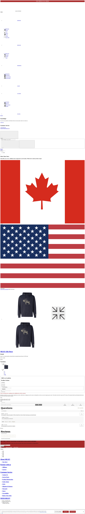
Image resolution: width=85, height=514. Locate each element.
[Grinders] (5, 55)
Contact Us (5, 474)
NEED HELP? (5, 498)
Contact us (2, 122)
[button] (82, 414)
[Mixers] (5, 33)
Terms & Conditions (9, 447)
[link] (3, 402)
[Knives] (5, 36)
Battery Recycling (6, 495)
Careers (4, 469)
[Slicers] (5, 30)
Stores (4, 491)
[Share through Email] (8, 400)
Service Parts (5, 477)
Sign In (1, 115)
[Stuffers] (5, 56)
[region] (42, 512)
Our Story (5, 462)
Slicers (7, 30)
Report (13, 421)
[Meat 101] (5, 103)
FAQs (3, 484)
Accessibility (5, 493)
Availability (3, 382)
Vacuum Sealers (8, 76)
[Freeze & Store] (5, 78)
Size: (3, 369)
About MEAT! (5, 459)
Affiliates (4, 467)
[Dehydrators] (5, 75)
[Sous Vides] (5, 37)
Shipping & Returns (7, 486)
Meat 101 (7, 103)
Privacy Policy (16, 447)
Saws (6, 31)
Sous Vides (7, 37)
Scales (7, 34)
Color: (3, 363)
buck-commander (5, 289)
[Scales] (5, 34)
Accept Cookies (72, 511)
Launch (1, 289)
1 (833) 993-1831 (3, 127)
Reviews (1, 428)
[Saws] (5, 31)
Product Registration (7, 479)
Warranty (4, 488)
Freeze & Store (8, 78)
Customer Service (6, 472)
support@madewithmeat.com (4, 128)
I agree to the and (10, 447)
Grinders (7, 55)
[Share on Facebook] (2, 400)
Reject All (65, 511)
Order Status (5, 481)
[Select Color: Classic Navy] (6, 368)
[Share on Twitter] (5, 400)
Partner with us (5, 464)
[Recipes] (5, 106)
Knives (7, 36)
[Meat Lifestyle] (5, 104)
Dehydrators (8, 75)
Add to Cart (3, 391)
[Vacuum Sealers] (5, 76)
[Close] (83, 512)
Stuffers (7, 56)
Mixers (7, 33)
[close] (27, 144)
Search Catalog (3, 139)
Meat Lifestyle (8, 104)
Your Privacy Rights (58, 511)
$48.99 (1, 359)
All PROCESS (6, 53)
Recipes (7, 106)
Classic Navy (4, 364)
